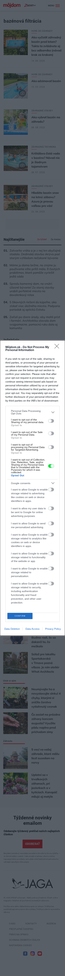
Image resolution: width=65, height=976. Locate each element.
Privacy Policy (53, 628)
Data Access (32, 628)
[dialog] (32, 488)
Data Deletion (12, 628)
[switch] (51, 421)
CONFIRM (20, 616)
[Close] (58, 347)
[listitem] (32, 412)
